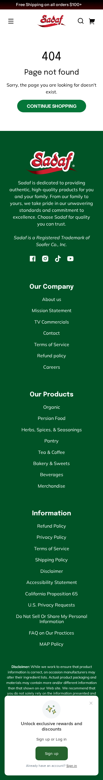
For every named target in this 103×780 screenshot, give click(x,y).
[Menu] (11, 21)
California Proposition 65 (51, 594)
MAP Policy (51, 644)
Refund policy (51, 355)
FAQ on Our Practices (51, 633)
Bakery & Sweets (51, 463)
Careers (51, 367)
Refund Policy (51, 526)
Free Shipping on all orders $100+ (49, 4)
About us (51, 299)
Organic (51, 407)
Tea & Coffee (51, 452)
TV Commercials (51, 322)
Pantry (51, 441)
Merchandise (51, 486)
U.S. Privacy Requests (51, 605)
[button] (80, 21)
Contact (51, 333)
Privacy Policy (51, 537)
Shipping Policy (51, 559)
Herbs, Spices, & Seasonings (51, 429)
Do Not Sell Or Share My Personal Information (51, 618)
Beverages (51, 474)
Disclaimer (51, 571)
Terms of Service (51, 344)
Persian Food (52, 418)
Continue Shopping (51, 106)
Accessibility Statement (51, 582)
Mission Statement (52, 310)
